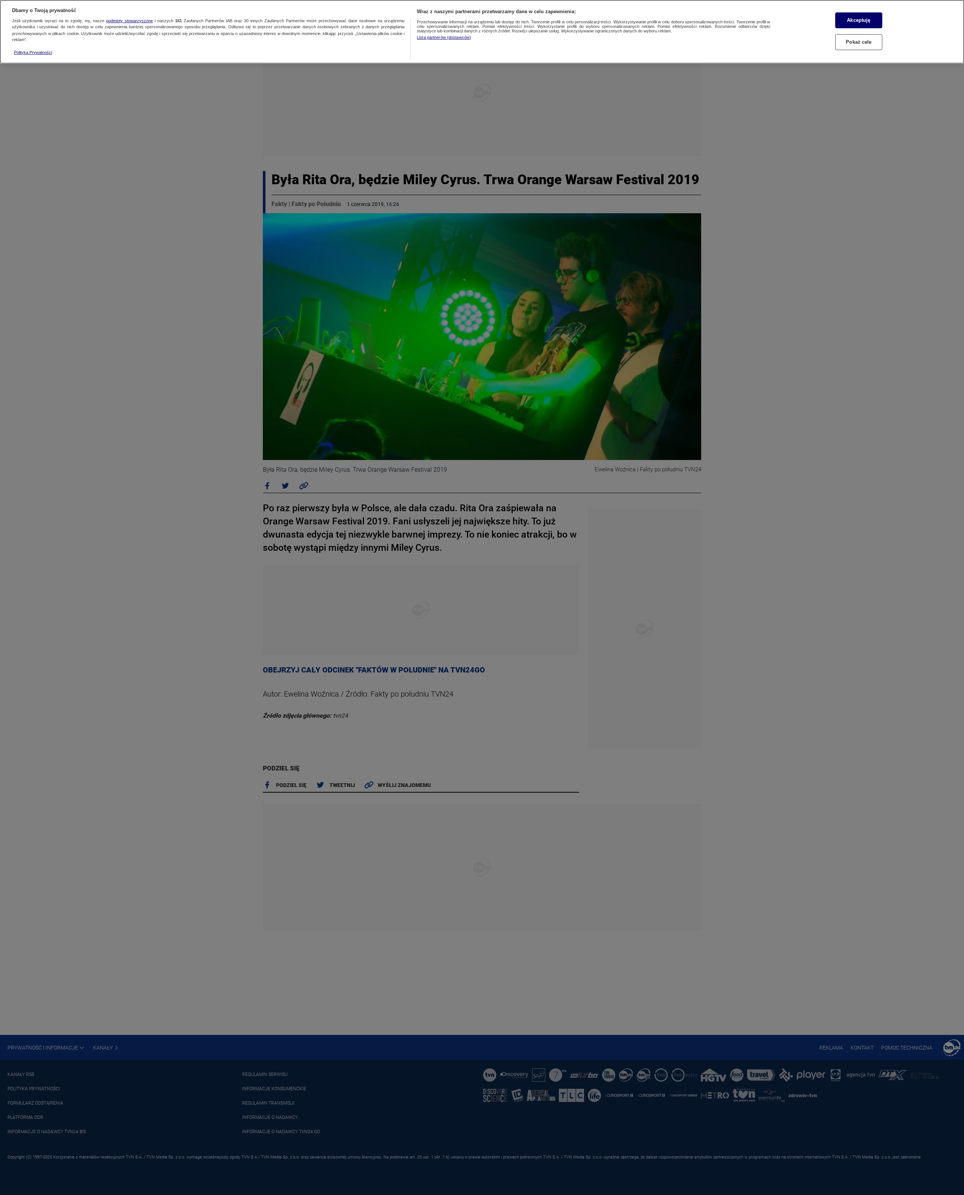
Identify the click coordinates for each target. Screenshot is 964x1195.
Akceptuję (858, 20)
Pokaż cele (858, 42)
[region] (482, 32)
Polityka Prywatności (33, 52)
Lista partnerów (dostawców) (444, 37)
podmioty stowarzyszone (129, 20)
